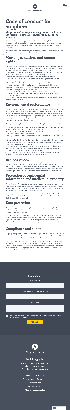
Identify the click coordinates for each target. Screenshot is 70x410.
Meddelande (35, 303)
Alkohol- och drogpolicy (35, 390)
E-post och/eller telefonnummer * (35, 292)
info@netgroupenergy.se (37, 369)
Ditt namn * (35, 281)
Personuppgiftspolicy (35, 376)
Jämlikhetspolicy (35, 387)
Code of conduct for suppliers (35, 379)
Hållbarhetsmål (35, 383)
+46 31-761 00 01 (38, 366)
